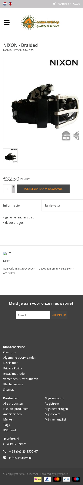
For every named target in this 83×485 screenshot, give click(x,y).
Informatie (11, 205)
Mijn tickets (52, 414)
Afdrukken (9, 273)
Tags (6, 425)
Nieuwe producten (16, 409)
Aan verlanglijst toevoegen (19, 268)
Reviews (52, 205)
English (10, 4)
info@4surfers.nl (20, 458)
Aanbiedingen (12, 414)
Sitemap (8, 389)
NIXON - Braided (23, 50)
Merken (8, 419)
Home (7, 50)
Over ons (9, 352)
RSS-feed (9, 430)
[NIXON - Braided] (10, 155)
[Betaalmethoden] (37, 479)
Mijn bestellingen (56, 409)
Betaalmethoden (14, 374)
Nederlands (5, 4)
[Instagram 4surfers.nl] (64, 328)
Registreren (52, 403)
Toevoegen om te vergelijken (55, 268)
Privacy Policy (12, 368)
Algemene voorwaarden (19, 357)
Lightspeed (62, 474)
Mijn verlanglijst (55, 419)
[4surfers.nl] (48, 22)
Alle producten (13, 403)
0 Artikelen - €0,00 (69, 4)
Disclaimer (10, 363)
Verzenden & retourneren (20, 379)
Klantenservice (13, 384)
